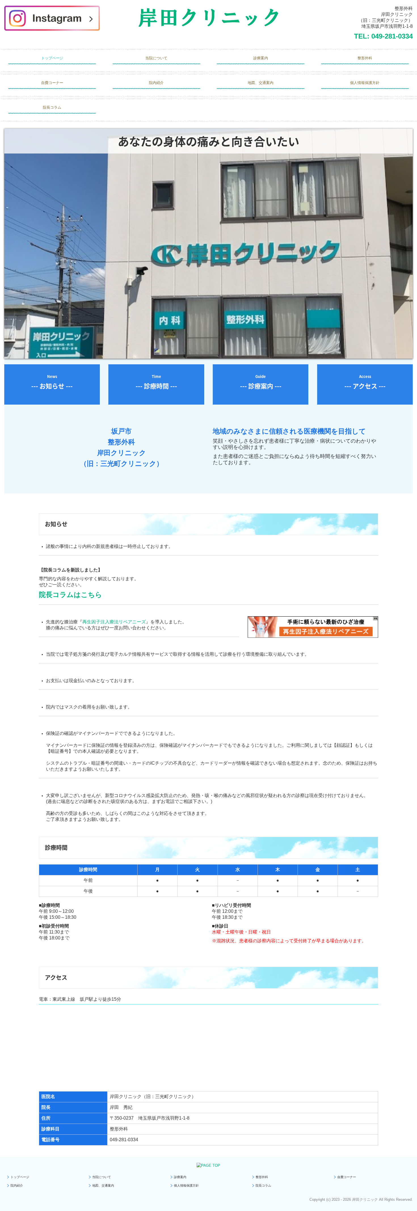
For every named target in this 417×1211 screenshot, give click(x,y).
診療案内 (260, 58)
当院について (156, 58)
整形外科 (364, 58)
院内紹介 (156, 83)
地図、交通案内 (260, 83)
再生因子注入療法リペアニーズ (114, 621)
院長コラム (52, 107)
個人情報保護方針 (365, 83)
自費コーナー (52, 83)
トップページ (52, 58)
